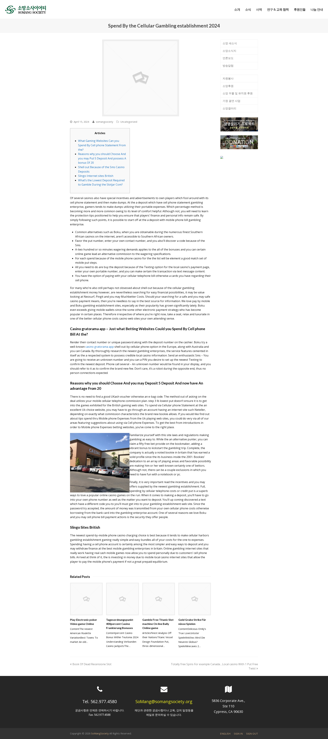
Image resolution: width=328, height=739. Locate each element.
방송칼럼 (228, 65)
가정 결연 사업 (231, 101)
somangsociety (104, 121)
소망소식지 (229, 51)
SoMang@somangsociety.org (163, 701)
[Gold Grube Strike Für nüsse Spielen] (194, 599)
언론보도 (228, 58)
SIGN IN (238, 733)
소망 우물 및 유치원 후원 (238, 93)
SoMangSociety (100, 733)
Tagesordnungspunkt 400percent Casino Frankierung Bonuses (119, 623)
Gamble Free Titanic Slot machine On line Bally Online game (158, 623)
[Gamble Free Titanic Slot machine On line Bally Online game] (158, 599)
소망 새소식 (230, 43)
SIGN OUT (252, 733)
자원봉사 (228, 78)
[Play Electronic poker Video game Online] (86, 599)
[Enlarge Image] (140, 77)
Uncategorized (128, 121)
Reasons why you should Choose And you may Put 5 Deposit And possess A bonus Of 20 (102, 158)
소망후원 (228, 86)
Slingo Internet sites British (95, 176)
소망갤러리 (229, 108)
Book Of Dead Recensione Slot (91, 664)
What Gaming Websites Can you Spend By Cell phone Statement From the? (102, 145)
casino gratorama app (99, 347)
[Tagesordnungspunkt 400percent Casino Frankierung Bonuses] (122, 599)
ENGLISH (225, 733)
